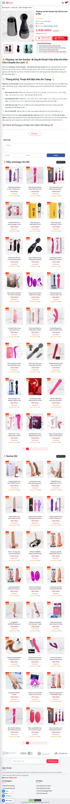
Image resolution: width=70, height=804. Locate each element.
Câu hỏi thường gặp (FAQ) (44, 791)
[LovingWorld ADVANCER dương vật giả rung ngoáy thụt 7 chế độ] (14, 610)
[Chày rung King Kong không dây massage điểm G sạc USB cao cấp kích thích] (35, 245)
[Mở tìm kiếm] (62, 3)
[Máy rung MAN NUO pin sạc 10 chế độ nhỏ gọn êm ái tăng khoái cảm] (35, 716)
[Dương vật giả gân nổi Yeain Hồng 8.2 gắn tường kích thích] (55, 680)
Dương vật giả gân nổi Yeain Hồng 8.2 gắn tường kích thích (55, 694)
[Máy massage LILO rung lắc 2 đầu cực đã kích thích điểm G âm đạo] (14, 386)
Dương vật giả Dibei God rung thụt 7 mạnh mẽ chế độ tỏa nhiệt (35, 624)
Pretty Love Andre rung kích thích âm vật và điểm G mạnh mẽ (55, 659)
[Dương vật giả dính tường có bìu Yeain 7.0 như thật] (14, 575)
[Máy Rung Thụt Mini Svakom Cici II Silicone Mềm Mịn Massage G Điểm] (55, 245)
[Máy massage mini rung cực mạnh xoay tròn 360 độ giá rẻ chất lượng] (55, 280)
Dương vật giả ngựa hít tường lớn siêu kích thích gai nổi (14, 659)
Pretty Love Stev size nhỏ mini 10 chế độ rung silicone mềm (35, 659)
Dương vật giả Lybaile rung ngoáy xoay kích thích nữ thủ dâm (35, 518)
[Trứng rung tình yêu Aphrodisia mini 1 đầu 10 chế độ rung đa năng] (55, 610)
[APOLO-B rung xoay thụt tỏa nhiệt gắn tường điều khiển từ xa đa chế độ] (14, 539)
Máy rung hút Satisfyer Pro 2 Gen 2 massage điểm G (14, 294)
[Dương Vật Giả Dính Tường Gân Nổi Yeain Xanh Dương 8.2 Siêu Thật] (55, 575)
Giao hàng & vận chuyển (44, 786)
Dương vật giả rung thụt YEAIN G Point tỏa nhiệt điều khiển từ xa (14, 483)
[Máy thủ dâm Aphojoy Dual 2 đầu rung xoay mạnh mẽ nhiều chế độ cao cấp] (35, 175)
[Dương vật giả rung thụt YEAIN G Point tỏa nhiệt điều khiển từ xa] (14, 469)
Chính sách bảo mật (9, 788)
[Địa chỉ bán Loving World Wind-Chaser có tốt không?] (14, 680)
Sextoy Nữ (11, 456)
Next (32, 48)
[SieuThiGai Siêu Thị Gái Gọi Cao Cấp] (10, 3)
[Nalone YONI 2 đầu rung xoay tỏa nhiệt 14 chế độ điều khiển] (55, 386)
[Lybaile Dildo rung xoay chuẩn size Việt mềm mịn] (14, 504)
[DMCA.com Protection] (35, 800)
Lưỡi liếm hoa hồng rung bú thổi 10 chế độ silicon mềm (35, 400)
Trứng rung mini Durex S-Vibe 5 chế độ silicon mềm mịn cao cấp (14, 189)
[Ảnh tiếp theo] (31, 26)
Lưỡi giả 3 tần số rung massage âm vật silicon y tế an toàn (14, 329)
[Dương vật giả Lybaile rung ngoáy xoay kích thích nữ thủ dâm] (35, 504)
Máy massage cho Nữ (51, 26)
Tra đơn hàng (52, 761)
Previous (4, 48)
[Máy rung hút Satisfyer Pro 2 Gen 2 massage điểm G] (14, 280)
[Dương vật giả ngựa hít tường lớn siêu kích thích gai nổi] (14, 645)
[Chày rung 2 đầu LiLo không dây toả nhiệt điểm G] (35, 316)
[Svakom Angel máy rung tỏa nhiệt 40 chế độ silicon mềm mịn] (55, 316)
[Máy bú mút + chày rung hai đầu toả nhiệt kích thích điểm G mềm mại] (14, 421)
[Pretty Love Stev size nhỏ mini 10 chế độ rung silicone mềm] (35, 645)
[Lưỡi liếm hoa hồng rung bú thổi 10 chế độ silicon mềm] (35, 386)
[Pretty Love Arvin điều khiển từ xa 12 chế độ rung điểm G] (35, 680)
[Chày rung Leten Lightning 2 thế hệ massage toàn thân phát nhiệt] (55, 210)
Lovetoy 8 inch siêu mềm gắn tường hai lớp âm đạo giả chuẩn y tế (35, 483)
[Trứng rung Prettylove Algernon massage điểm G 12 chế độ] (35, 280)
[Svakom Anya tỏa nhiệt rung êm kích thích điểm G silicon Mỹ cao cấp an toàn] (55, 351)
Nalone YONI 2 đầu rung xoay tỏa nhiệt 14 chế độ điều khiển (56, 400)
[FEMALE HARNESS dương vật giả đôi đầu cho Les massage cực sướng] (35, 539)
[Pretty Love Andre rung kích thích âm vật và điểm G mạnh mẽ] (55, 645)
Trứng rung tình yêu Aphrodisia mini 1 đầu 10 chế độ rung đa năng (56, 624)
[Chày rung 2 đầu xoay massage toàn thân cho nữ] (35, 351)
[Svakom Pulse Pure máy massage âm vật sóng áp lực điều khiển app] (14, 210)
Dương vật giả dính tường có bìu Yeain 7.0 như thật (14, 588)
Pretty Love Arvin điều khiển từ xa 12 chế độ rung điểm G (35, 694)
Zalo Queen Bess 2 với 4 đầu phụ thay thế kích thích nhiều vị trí (56, 189)
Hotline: (10, 778)
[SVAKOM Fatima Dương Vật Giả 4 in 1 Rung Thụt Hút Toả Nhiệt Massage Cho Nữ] (55, 469)
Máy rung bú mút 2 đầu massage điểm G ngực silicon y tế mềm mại (14, 365)
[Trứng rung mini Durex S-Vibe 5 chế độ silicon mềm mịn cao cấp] (14, 175)
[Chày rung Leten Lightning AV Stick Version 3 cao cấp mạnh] (35, 210)
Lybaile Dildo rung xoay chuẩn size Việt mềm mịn (14, 518)
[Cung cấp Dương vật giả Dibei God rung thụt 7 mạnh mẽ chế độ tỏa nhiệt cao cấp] (35, 610)
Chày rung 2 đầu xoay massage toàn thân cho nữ (35, 365)
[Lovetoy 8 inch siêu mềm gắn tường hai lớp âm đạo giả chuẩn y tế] (35, 469)
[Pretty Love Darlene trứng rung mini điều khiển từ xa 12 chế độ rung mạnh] (35, 575)
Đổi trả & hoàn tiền (42, 793)
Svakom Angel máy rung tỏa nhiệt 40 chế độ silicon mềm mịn (55, 329)
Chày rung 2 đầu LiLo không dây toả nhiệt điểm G (35, 329)
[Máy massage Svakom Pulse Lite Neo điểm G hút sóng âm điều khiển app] (55, 421)
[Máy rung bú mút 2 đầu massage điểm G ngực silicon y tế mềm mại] (14, 351)
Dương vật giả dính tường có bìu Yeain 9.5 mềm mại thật (56, 553)
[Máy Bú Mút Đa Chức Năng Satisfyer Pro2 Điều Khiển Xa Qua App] (35, 421)
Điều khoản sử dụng (8, 786)
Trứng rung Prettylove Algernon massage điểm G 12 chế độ (35, 294)
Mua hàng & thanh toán (43, 788)
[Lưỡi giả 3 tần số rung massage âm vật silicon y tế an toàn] (14, 316)
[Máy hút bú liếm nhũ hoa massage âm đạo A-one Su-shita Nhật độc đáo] (14, 245)
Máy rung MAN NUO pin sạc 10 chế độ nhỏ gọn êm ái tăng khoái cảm (35, 729)
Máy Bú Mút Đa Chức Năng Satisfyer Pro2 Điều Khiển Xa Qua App (35, 435)
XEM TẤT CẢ (61, 162)
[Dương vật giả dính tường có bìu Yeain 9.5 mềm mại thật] (55, 539)
